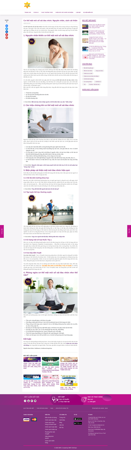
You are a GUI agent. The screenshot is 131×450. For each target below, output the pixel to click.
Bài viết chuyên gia (88, 68)
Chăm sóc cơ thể (88, 73)
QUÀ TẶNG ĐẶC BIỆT (28, 408)
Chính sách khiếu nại (51, 429)
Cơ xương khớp (88, 81)
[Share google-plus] (6, 37)
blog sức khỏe (99, 70)
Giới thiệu (62, 420)
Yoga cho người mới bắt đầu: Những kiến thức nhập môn (48, 236)
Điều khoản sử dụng (51, 417)
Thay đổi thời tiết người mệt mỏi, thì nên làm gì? (45, 189)
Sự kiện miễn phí (88, 12)
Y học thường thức (47, 12)
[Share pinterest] (6, 34)
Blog (60, 422)
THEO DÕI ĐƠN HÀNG (42, 408)
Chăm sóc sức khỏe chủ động (64, 12)
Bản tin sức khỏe (88, 70)
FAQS (51, 408)
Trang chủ (28, 12)
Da (84, 84)
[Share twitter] (6, 28)
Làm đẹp (78, 12)
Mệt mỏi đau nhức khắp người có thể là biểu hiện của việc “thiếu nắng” (52, 102)
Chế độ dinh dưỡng (88, 79)
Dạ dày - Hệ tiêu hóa (94, 84)
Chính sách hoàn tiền (51, 427)
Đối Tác (61, 427)
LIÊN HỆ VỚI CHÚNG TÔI (62, 408)
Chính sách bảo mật (50, 420)
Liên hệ (61, 425)
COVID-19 (36, 12)
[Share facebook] (6, 25)
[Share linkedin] (6, 31)
